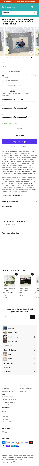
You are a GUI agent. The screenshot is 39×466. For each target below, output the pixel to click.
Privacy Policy (6, 405)
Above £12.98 (19, 270)
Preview (19, 128)
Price (4, 63)
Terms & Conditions (8, 402)
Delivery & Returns (8, 391)
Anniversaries (6, 414)
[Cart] (31, 7)
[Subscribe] (32, 317)
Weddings (5, 411)
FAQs (3, 394)
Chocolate (5, 416)
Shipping (12, 91)
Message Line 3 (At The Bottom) (14, 117)
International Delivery (9, 399)
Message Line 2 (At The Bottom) (14, 108)
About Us (23, 386)
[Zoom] (31, 53)
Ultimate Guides (7, 422)
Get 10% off (7, 463)
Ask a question (8, 206)
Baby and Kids (6, 419)
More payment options (19, 146)
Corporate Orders (7, 397)
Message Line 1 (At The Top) (13, 99)
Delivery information (10, 202)
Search (4, 386)
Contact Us (5, 388)
